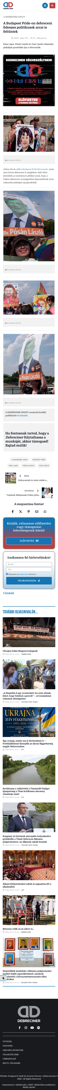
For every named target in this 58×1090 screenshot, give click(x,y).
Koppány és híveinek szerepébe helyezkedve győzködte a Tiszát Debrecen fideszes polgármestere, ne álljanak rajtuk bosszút (27, 839)
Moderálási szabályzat (45, 1085)
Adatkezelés (21, 1085)
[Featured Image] (29, 632)
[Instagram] (25, 1027)
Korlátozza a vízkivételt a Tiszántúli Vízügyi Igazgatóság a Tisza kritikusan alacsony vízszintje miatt (26, 791)
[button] (29, 541)
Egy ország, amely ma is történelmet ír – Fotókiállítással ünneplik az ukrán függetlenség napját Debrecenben (28, 744)
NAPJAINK (8, 1046)
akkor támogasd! (35, 441)
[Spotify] (38, 1027)
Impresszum (8, 1085)
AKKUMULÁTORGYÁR (13, 1050)
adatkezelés (24, 574)
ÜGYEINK (7, 1041)
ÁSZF (30, 1085)
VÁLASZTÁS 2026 (11, 1054)
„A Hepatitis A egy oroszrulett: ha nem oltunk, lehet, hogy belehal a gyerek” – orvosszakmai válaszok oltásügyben (27, 696)
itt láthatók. (22, 415)
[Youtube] (32, 1027)
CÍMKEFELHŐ (9, 1059)
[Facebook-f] (19, 1027)
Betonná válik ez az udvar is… (18, 929)
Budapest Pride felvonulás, (35, 169)
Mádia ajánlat (29, 1087)
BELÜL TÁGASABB (11, 1063)
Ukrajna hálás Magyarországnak (20, 651)
